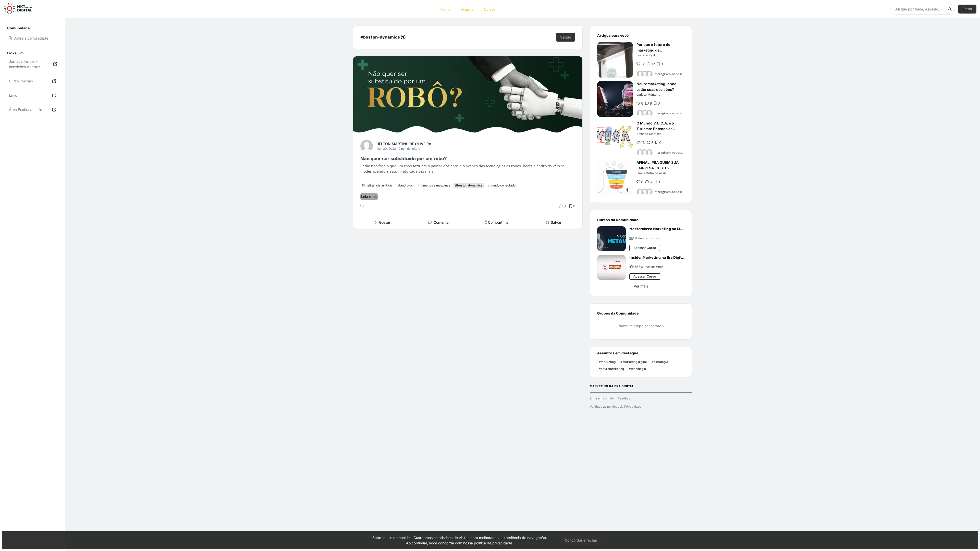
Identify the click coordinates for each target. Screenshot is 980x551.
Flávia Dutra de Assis (651, 173)
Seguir (565, 37)
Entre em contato (602, 398)
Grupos (467, 9)
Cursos (489, 9)
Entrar (967, 9)
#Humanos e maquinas (434, 185)
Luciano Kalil (645, 55)
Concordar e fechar (581, 540)
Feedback (625, 398)
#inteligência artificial (377, 185)
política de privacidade (493, 543)
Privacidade (632, 406)
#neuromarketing (611, 369)
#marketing (607, 362)
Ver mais (641, 286)
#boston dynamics (469, 185)
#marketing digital (633, 362)
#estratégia (660, 362)
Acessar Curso (644, 248)
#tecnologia (637, 369)
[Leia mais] (615, 60)
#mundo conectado (501, 185)
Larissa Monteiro (648, 94)
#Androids (405, 185)
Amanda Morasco (649, 134)
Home (445, 9)
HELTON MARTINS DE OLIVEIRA (403, 144)
